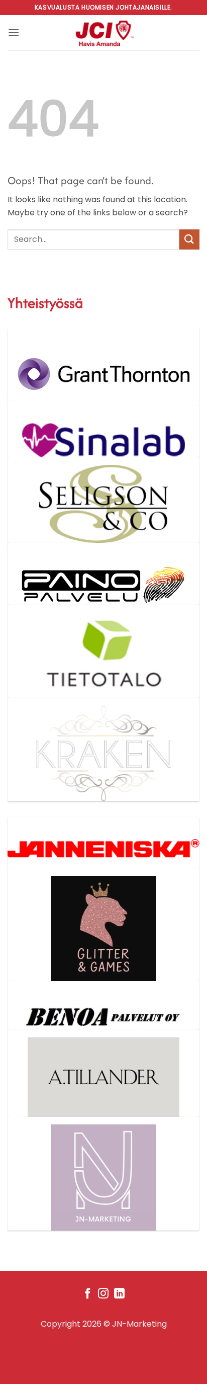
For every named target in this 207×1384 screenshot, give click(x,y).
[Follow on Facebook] (87, 1294)
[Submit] (189, 239)
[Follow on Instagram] (103, 1294)
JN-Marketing (139, 1324)
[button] (14, 32)
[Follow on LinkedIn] (119, 1294)
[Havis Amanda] (103, 32)
